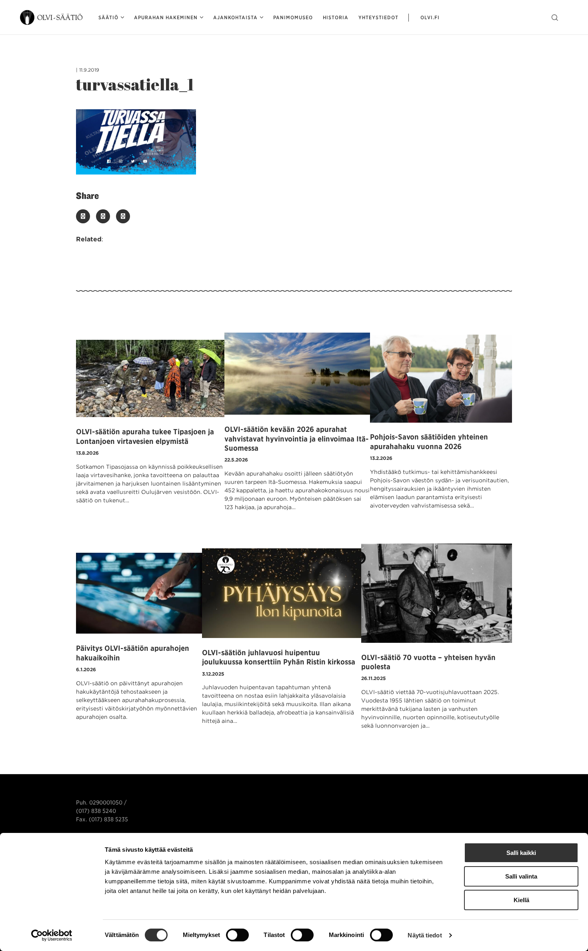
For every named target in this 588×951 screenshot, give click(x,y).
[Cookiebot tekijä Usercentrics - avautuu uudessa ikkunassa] (52, 935)
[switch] (237, 935)
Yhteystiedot (378, 17)
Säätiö (108, 17)
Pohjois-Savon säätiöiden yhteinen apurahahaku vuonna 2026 (429, 441)
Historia (335, 17)
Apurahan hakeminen (166, 17)
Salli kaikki (521, 852)
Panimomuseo (293, 17)
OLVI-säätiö (52, 17)
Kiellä (521, 900)
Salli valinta (521, 876)
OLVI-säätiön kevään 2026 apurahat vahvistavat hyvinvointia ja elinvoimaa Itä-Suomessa (296, 438)
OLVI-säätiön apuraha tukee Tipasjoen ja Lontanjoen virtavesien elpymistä (145, 436)
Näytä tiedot (425, 935)
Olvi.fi (430, 17)
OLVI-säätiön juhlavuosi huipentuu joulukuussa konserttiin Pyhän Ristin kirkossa (278, 657)
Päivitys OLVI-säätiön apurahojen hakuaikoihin (132, 653)
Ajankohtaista (235, 17)
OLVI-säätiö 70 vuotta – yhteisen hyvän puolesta (428, 662)
